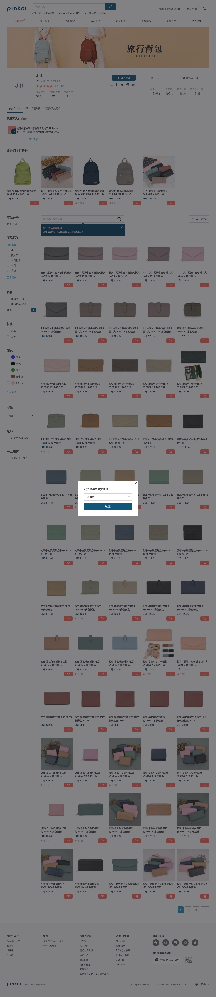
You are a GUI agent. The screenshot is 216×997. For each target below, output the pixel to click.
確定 (108, 506)
